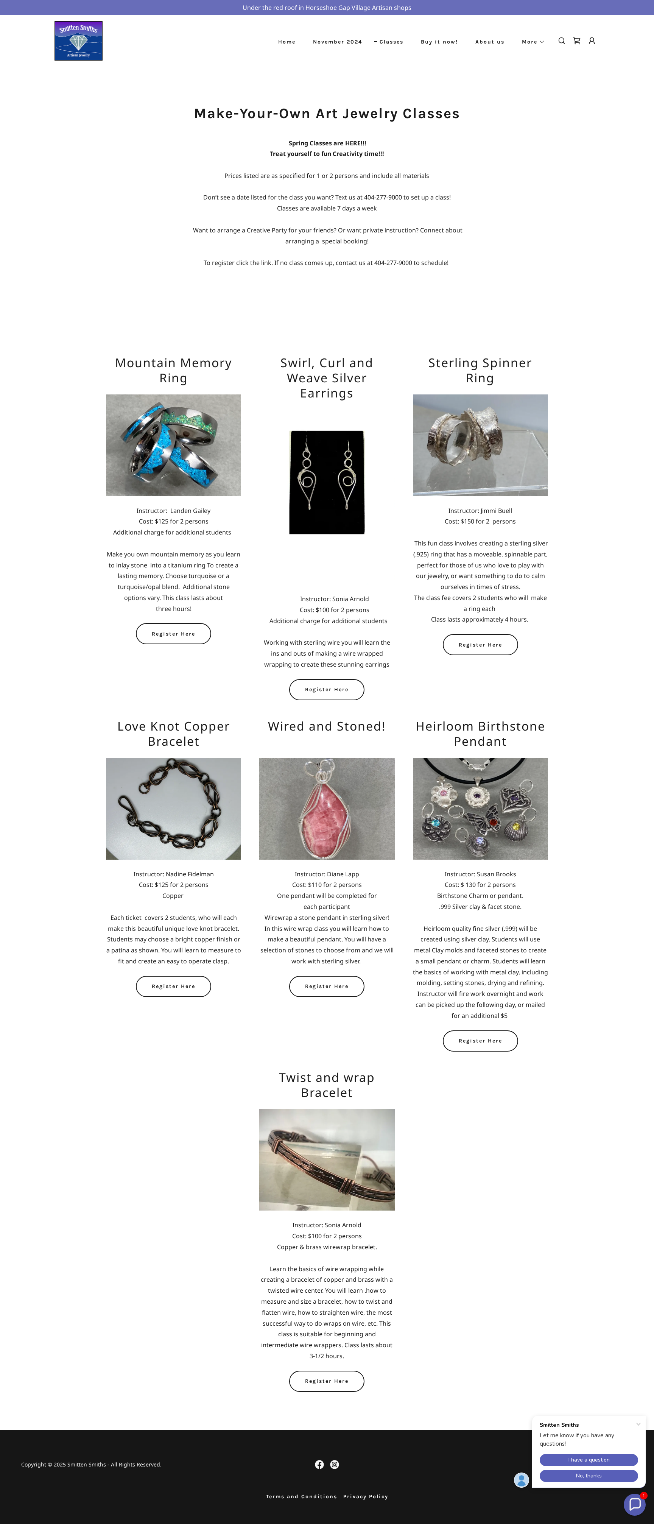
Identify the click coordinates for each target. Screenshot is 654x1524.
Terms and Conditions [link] (301, 1496)
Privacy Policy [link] (365, 1496)
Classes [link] (391, 42)
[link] (78, 40)
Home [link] (287, 42)
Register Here (173, 634)
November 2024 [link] (337, 42)
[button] (531, 42)
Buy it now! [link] (439, 42)
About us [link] (490, 42)
